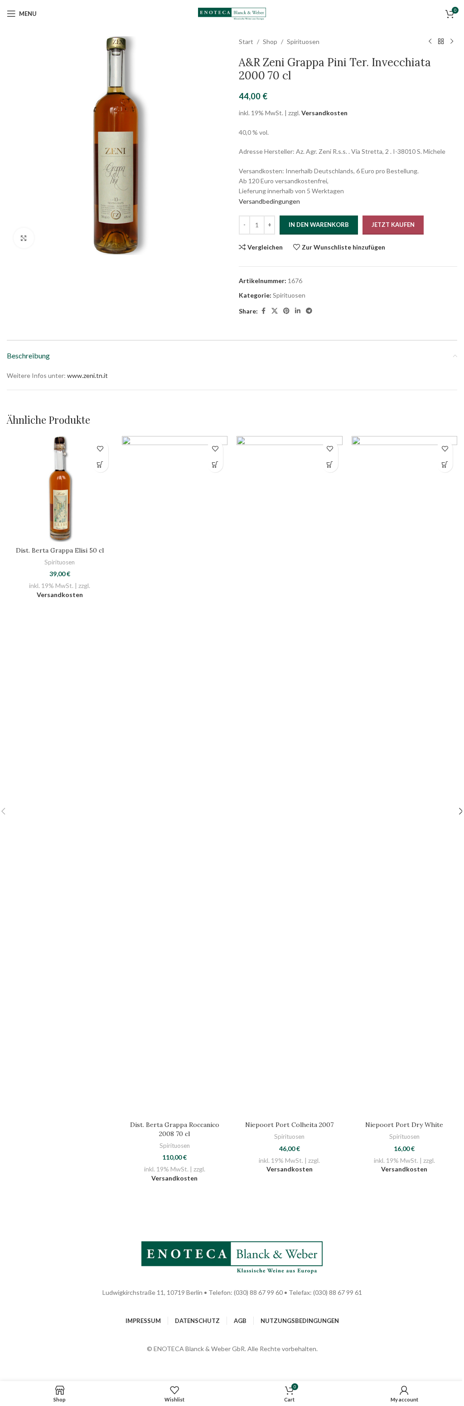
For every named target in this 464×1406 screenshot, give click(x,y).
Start (246, 41)
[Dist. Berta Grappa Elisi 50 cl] (60, 489)
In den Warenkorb (319, 224)
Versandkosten (324, 113)
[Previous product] (430, 41)
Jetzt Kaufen (393, 224)
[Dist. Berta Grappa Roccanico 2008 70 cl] (175, 776)
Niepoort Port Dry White (404, 1125)
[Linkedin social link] (297, 311)
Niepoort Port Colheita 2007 (289, 1125)
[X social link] (274, 311)
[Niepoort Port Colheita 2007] (290, 776)
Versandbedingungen (269, 201)
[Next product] (451, 41)
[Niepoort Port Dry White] (405, 776)
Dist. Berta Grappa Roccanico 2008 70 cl (174, 1129)
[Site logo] (232, 13)
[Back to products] (440, 41)
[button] (100, 464)
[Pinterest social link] (286, 311)
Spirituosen (303, 41)
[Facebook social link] (263, 311)
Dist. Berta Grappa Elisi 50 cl (60, 550)
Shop (270, 41)
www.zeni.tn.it (87, 375)
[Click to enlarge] (24, 238)
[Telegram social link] (309, 311)
